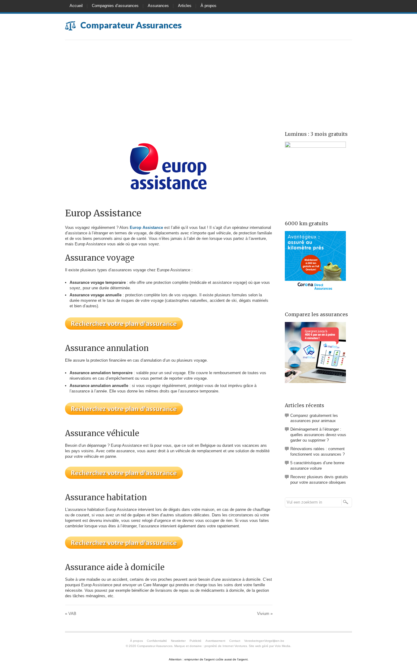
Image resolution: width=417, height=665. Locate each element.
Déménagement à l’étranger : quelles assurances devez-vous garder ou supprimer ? (318, 435)
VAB (70, 613)
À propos (208, 5)
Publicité (195, 640)
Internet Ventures (235, 646)
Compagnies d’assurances (115, 5)
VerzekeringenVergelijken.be (264, 640)
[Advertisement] (208, 85)
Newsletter (178, 640)
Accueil (76, 5)
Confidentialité (157, 640)
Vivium (265, 613)
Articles (184, 5)
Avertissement (215, 640)
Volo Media (282, 646)
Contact (234, 640)
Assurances (158, 5)
